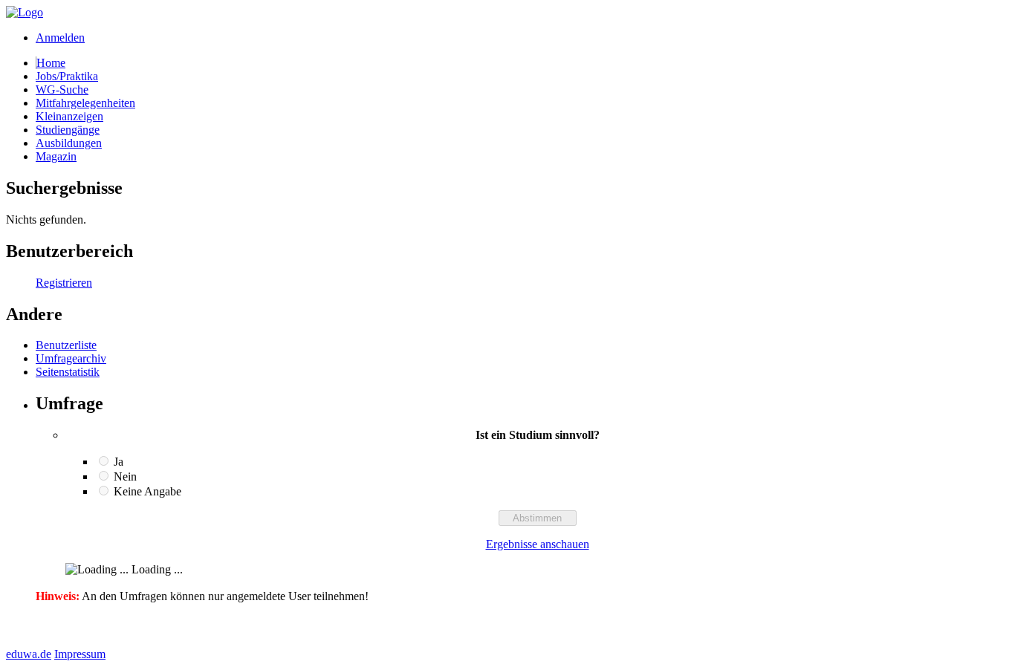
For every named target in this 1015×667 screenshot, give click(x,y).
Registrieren (64, 282)
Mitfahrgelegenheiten (85, 103)
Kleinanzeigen (69, 116)
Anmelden (60, 37)
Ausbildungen (69, 143)
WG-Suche (62, 89)
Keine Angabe (147, 491)
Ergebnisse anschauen (537, 544)
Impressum (80, 654)
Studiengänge (68, 129)
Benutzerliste (66, 345)
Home (50, 62)
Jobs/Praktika (67, 76)
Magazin (56, 156)
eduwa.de (28, 654)
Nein (125, 476)
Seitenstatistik (68, 371)
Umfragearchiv (71, 358)
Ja (118, 461)
